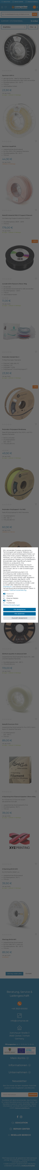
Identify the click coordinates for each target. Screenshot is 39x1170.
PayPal (9, 601)
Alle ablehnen (19, 614)
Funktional (11, 603)
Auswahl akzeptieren (19, 618)
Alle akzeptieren (20, 609)
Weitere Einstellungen (11, 605)
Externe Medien (12, 598)
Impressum (7, 587)
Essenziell (10, 594)
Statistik (10, 596)
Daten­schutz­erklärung (17, 590)
